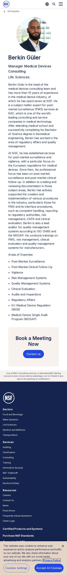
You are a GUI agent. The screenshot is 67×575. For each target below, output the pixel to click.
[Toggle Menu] (60, 4)
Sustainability (9, 478)
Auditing (7, 447)
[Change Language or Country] (47, 4)
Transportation (10, 435)
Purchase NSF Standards (18, 535)
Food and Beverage (13, 414)
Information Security (13, 467)
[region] (33, 558)
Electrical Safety (11, 483)
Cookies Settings (16, 568)
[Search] (54, 4)
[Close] (63, 546)
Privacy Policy (51, 560)
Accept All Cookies (49, 568)
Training (7, 462)
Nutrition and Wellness (14, 430)
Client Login (9, 521)
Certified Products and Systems (23, 528)
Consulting (8, 457)
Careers (7, 495)
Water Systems (10, 419)
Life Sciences (10, 424)
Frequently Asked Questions (17, 515)
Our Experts (13, 11)
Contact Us (8, 500)
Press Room (9, 510)
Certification (9, 452)
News (6, 505)
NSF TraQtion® (10, 473)
